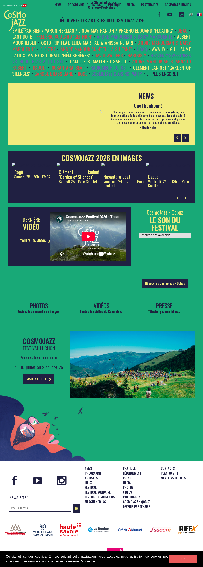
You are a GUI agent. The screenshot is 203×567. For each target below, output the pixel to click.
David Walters (108, 55)
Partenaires (150, 4)
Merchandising (95, 501)
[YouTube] (170, 14)
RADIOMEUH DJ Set (108, 67)
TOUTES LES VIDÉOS (33, 240)
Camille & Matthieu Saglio (98, 61)
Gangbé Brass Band (54, 73)
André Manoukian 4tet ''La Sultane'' (96, 49)
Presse (128, 478)
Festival (96, 4)
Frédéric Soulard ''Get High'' (64, 36)
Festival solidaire (98, 492)
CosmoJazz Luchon (178, 4)
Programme (76, 4)
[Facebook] (159, 14)
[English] (191, 14)
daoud (39, 67)
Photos (128, 487)
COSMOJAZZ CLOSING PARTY (116, 73)
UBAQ (182, 30)
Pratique (114, 4)
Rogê (82, 73)
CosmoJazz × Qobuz (136, 501)
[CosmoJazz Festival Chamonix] (13, 16)
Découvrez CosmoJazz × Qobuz (165, 283)
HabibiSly (136, 55)
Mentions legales (173, 478)
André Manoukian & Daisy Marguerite (135, 36)
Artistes (91, 478)
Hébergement (132, 473)
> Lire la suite (148, 128)
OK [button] (183, 559)
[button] (97, 561)
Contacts (168, 468)
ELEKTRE (48, 49)
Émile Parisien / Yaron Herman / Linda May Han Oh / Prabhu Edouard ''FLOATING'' (92, 30)
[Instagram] (181, 14)
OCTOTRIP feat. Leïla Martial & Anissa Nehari (87, 42)
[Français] (199, 14)
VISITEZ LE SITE (37, 379)
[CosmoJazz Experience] (132, 396)
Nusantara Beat (68, 67)
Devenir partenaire (136, 506)
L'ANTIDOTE (22, 36)
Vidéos (127, 492)
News (58, 4)
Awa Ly (158, 49)
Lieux (88, 482)
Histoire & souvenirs (100, 497)
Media (131, 4)
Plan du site (169, 473)
